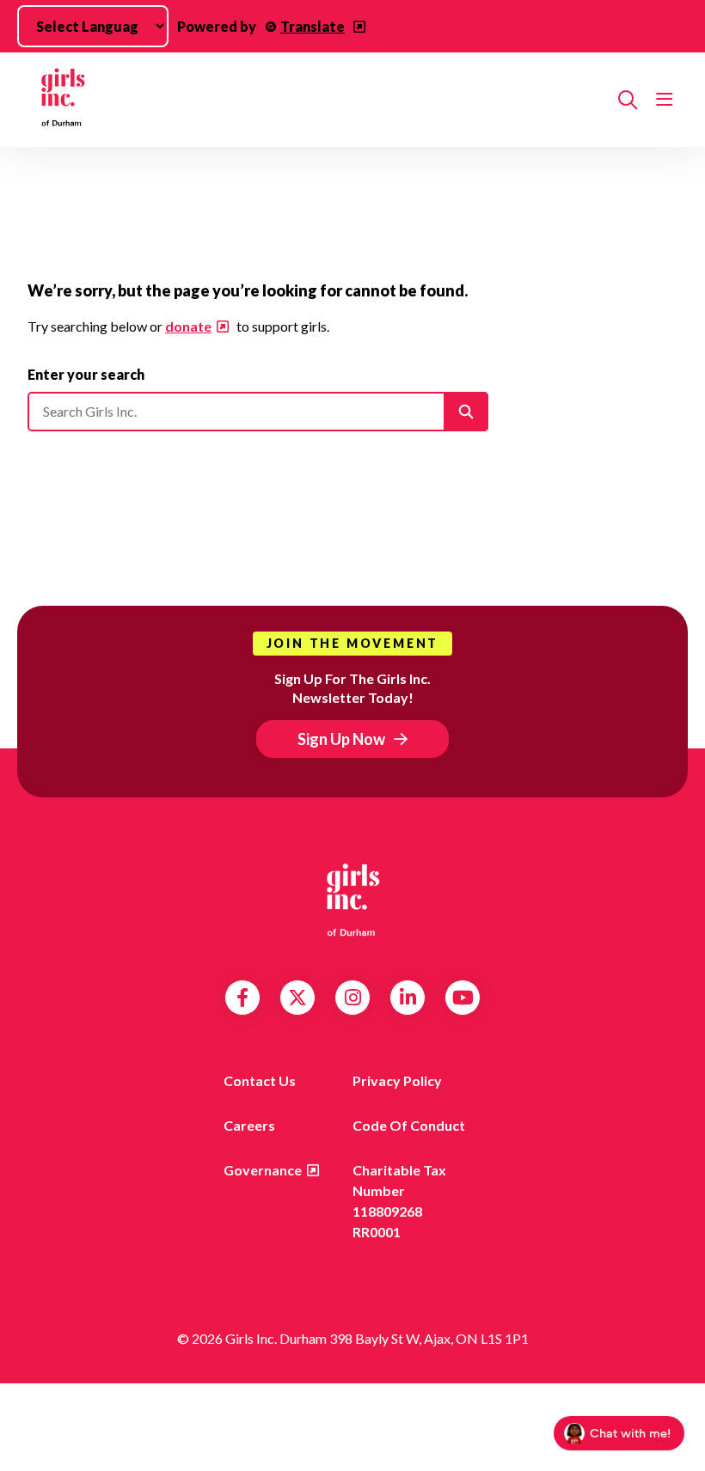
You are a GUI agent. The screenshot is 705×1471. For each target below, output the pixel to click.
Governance (263, 1170)
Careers (249, 1125)
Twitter (297, 997)
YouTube (463, 997)
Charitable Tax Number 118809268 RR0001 (399, 1201)
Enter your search (86, 374)
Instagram (353, 997)
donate (188, 326)
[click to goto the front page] (352, 898)
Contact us (260, 1080)
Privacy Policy (397, 1080)
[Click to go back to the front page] (316, 99)
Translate (312, 26)
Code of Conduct (408, 1125)
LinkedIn (408, 997)
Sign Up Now (341, 738)
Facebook (242, 997)
